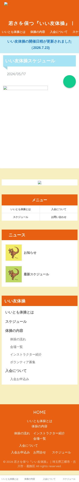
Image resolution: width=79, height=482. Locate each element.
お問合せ (39, 452)
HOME (39, 412)
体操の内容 (37, 31)
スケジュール (20, 217)
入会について (59, 31)
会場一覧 (16, 347)
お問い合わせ (58, 217)
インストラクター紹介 (26, 354)
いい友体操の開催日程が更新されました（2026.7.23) (39, 44)
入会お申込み (19, 379)
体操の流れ (18, 339)
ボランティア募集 (22, 362)
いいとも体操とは (13, 31)
